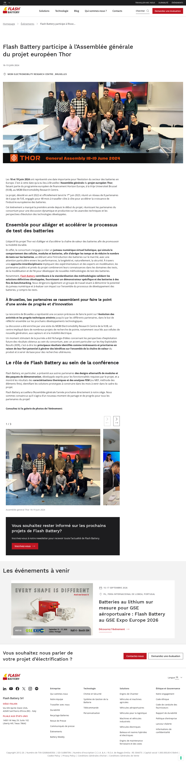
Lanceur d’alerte (164, 723)
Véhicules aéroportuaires (132, 707)
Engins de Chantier (129, 693)
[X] (24, 688)
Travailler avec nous (145, 2)
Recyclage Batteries (59, 715)
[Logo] (12, 11)
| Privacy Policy (68, 755)
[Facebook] (17, 688)
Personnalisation (92, 713)
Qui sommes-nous (59, 693)
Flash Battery (27, 276)
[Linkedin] (4, 688)
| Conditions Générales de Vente (123, 755)
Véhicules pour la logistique (133, 713)
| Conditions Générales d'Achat (91, 755)
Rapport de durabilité (166, 713)
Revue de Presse (58, 720)
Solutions (44, 11)
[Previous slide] (107, 421)
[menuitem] (4, 688)
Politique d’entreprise (166, 718)
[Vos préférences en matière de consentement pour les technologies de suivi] (181, 758)
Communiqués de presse (62, 726)
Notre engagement (165, 693)
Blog (76, 11)
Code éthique (162, 699)
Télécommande (91, 707)
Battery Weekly (57, 737)
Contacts (117, 11)
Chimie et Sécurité (92, 693)
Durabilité (163, 2)
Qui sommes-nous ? (96, 11)
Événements (177, 2)
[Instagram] (30, 688)
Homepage (9, 23)
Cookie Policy (54, 755)
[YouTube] (11, 688)
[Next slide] (116, 421)
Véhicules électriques (130, 726)
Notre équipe (56, 699)
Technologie (61, 11)
